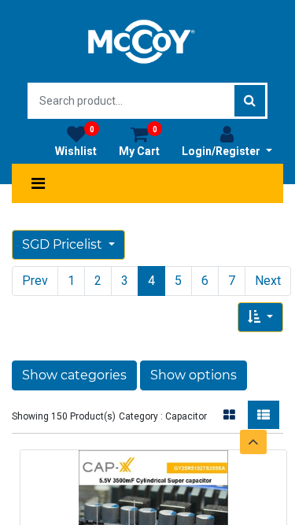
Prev (35, 280)
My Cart (139, 141)
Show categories (74, 375)
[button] (260, 317)
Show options (193, 375)
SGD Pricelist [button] (63, 244)
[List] (263, 415)
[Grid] (229, 415)
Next (268, 280)
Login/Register (222, 151)
